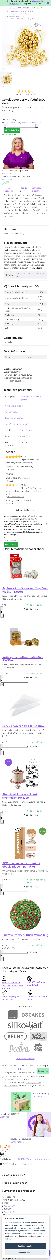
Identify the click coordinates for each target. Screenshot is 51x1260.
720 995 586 (9, 1211)
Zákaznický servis (13, 1174)
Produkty (16, 11)
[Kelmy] (15, 1036)
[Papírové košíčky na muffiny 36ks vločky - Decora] (25, 568)
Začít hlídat (7, 179)
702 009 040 (9, 1206)
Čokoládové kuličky (14, 418)
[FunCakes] (38, 1047)
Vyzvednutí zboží (12, 1190)
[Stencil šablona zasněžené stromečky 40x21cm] (25, 774)
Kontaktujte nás (17, 1142)
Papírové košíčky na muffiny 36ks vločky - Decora (25, 590)
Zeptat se (6, 173)
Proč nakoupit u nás (14, 1182)
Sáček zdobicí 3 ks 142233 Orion (24, 726)
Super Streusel (26, 430)
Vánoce (28, 14)
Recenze (23, 188)
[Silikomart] (25, 1025)
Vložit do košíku (12, 130)
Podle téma (29, 11)
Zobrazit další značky (25, 1058)
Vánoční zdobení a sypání (17, 16)
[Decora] (19, 1047)
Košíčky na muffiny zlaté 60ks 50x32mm (22, 658)
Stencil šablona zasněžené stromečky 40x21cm (20, 796)
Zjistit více (37, 1096)
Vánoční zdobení (12, 412)
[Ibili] (13, 1014)
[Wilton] (38, 1036)
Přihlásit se (43, 1071)
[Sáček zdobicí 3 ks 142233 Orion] (25, 705)
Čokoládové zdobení (14, 406)
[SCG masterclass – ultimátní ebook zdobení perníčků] (25, 843)
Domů (6, 11)
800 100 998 (23, 1159)
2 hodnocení (28, 94)
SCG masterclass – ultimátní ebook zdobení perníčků (21, 864)
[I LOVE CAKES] (33, 1014)
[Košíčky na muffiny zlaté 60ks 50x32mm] (25, 637)
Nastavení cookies (25, 1253)
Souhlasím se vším (25, 1246)
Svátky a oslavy (14, 14)
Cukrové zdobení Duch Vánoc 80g (25, 935)
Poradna (29, 1190)
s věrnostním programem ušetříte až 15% (22, 122)
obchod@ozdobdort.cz (40, 1159)
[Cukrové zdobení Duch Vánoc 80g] (25, 914)
